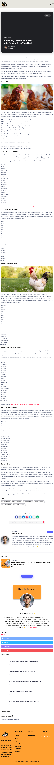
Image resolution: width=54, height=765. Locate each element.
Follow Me (50, 532)
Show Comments (27, 576)
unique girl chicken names (19, 504)
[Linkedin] (27, 642)
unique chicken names (6, 504)
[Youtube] (27, 650)
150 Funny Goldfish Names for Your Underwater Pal (25, 681)
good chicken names (39, 501)
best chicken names (5, 501)
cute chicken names (16, 501)
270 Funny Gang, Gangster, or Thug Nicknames (23, 661)
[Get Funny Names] (4, 4)
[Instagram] (27, 646)
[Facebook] (27, 638)
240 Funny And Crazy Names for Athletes (22, 671)
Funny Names (8, 37)
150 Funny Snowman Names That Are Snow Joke (24, 701)
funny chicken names (28, 501)
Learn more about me (31, 627)
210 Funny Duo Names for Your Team (20, 691)
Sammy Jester (11, 46)
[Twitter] (44, 736)
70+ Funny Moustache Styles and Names (39, 562)
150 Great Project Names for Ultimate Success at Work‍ (18, 564)
